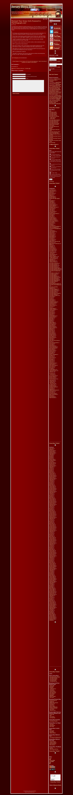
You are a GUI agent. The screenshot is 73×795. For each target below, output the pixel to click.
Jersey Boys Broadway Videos (54, 131)
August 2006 (51, 608)
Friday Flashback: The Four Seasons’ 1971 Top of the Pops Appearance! (25, 61)
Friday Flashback (52, 231)
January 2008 (51, 590)
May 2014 (51, 508)
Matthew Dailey (52, 322)
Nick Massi (52, 382)
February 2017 (51, 473)
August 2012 (51, 531)
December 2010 (52, 552)
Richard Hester (52, 351)
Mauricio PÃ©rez (52, 323)
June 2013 (51, 520)
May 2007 (51, 598)
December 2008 (52, 578)
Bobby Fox (51, 195)
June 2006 (51, 610)
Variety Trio (51, 395)
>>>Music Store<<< (54, 144)
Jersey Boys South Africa (53, 290)
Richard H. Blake (52, 350)
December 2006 (52, 604)
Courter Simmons (52, 211)
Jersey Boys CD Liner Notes (54, 123)
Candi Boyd (51, 201)
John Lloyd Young (53, 258)
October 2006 (51, 606)
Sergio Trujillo (51, 364)
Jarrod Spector (52, 239)
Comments (52, 760)
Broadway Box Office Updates (54, 198)
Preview (50, 61)
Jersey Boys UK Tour (53, 292)
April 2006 (51, 612)
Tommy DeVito (52, 383)
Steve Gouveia (51, 366)
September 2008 (52, 581)
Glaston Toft (51, 232)
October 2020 (51, 451)
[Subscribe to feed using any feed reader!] (55, 70)
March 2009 (51, 575)
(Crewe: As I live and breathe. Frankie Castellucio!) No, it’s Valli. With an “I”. (55, 170)
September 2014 (52, 504)
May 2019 (51, 458)
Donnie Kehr (51, 216)
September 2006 (52, 607)
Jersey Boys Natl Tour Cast (54, 126)
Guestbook (51, 127)
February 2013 (51, 524)
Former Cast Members (53, 227)
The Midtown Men (52, 384)
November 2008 (52, 579)
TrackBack (27, 68)
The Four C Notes (52, 376)
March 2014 (51, 510)
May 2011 (51, 547)
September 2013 (52, 517)
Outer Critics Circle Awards (54, 340)
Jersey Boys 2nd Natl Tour (54, 263)
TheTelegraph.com (16, 57)
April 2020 (51, 457)
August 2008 (51, 582)
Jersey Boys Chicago (53, 266)
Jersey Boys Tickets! (54, 107)
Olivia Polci (51, 338)
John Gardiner (51, 300)
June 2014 (51, 507)
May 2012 (51, 534)
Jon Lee (50, 307)
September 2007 (52, 594)
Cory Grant (51, 253)
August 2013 (51, 518)
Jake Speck (51, 238)
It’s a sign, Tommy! (54, 172)
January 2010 (51, 564)
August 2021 (51, 448)
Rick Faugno (51, 352)
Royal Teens (51, 356)
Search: (51, 19)
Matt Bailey (51, 320)
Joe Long (51, 297)
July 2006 (51, 609)
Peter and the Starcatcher (53, 342)
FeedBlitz (58, 61)
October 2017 (51, 464)
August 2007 (51, 595)
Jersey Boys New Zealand (53, 279)
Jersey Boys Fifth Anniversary (54, 269)
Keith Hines (51, 314)
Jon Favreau (51, 306)
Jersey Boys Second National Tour (55, 284)
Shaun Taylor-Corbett (53, 365)
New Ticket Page (52, 142)
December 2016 (52, 475)
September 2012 (52, 530)
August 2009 (51, 569)
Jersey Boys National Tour (54, 277)
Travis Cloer (51, 392)
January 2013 (51, 525)
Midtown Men (51, 328)
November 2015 (52, 489)
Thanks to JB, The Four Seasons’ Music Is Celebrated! (55, 80)
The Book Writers (52, 369)
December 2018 (52, 460)
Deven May (51, 215)
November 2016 (52, 476)
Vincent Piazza (51, 396)
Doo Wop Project (52, 217)
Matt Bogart (52, 259)
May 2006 (51, 611)
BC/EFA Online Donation (54, 702)
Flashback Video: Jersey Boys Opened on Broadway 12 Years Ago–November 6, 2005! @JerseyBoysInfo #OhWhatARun (55, 101)
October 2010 (51, 554)
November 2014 (52, 502)
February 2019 (51, 459)
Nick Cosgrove (51, 336)
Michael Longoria (53, 260)
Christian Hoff (52, 252)
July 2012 (51, 532)
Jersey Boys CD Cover (53, 115)
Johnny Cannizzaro (52, 305)
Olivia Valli (51, 339)
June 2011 (51, 546)
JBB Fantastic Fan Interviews (54, 243)
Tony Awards (51, 391)
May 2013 (51, 521)
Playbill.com (52, 701)
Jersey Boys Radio (53, 680)
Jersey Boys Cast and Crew (54, 116)
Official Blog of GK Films (54, 749)
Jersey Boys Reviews (53, 113)
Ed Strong (51, 224)
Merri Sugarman (52, 324)
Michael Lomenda (52, 327)
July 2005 (51, 620)
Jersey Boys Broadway (53, 265)
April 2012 (51, 535)
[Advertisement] (55, 420)
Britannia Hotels (57, 785)
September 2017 (52, 465)
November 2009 (52, 566)
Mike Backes (51, 329)
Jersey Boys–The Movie (53, 295)
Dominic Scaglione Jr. (53, 256)
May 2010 (51, 560)
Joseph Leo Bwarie (52, 309)
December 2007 (52, 591)
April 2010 (51, 561)
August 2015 (51, 492)
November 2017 (52, 463)
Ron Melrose (51, 355)
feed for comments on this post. (18, 68)
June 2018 (51, 461)
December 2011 (52, 539)
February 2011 (51, 550)
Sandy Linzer (51, 360)
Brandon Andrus (52, 197)
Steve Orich (51, 367)
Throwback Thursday (53, 386)
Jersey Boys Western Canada (54, 293)
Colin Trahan (51, 210)
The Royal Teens (52, 385)
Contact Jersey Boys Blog (53, 132)
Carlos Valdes (51, 202)
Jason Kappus (51, 240)
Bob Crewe (51, 194)
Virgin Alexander (52, 397)
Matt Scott (51, 321)
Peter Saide (51, 344)
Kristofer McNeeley (52, 315)
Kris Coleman (52, 694)
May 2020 (51, 456)
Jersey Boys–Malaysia (53, 294)
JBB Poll (50, 244)
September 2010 (52, 555)
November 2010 (52, 553)
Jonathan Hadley (52, 308)
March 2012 (51, 536)
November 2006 (52, 605)
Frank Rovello (51, 230)
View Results (51, 181)
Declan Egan (51, 214)
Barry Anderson (52, 193)
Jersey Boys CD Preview (53, 122)
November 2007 (52, 592)
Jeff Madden (51, 246)
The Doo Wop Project (53, 375)
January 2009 (51, 577)
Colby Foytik (51, 209)
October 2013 (51, 516)
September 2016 (52, 478)
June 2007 (51, 597)
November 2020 (52, 450)
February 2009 (51, 576)
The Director (51, 373)
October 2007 (51, 593)
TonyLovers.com (52, 710)
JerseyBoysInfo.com (53, 681)
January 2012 (51, 538)
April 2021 (51, 449)
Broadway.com (52, 703)
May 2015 (51, 495)
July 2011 (51, 545)
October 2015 (51, 490)
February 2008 (51, 589)
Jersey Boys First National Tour (54, 270)
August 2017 (51, 466)
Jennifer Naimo (52, 118)
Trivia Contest (51, 125)
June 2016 (51, 481)
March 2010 (51, 562)
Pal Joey (50, 341)
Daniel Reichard (52, 254)
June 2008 (51, 584)
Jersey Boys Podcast (53, 281)
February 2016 (51, 486)
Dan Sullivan (51, 212)
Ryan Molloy (51, 359)
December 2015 (52, 488)
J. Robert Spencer (53, 117)
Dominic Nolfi (52, 255)
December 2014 (52, 501)
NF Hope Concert (52, 335)
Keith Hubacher (52, 725)
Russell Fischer (52, 357)
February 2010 (51, 563)
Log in (50, 758)
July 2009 (51, 570)
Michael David (51, 325)
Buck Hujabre (51, 200)
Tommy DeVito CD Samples (54, 124)
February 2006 (51, 614)
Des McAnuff (52, 374)
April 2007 (51, 599)
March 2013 (51, 523)
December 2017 (52, 462)
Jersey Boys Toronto (53, 291)
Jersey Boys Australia (53, 264)
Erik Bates (51, 687)
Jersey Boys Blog (24, 7)
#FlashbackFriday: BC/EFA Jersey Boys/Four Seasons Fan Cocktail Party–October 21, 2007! (55, 93)
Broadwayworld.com (53, 700)
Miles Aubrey (51, 330)
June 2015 (51, 494)
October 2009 (51, 567)
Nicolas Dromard (52, 337)
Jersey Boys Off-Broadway (54, 280)
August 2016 (51, 479)
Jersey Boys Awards (53, 114)
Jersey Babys (52, 716)
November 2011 (52, 540)
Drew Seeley (51, 223)
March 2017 (51, 472)
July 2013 (51, 519)
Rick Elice (51, 371)
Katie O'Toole (51, 313)
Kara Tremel (51, 311)
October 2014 (51, 503)
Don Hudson (52, 686)
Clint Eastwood (52, 208)
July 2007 (51, 596)
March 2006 (51, 613)
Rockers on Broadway (53, 354)
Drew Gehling (51, 222)
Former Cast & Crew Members (54, 226)
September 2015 (52, 491)
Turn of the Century (52, 393)
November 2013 (52, 515)
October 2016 (51, 477)
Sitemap (50, 128)
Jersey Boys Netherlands (53, 278)
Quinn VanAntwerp (53, 743)
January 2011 (51, 551)
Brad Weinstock (52, 196)
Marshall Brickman (53, 370)
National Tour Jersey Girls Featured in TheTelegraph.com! (26, 22)
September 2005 (52, 619)
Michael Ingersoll (52, 326)
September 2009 (52, 568)
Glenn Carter (52, 730)
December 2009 (52, 565)
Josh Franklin (51, 310)
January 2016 (51, 487)
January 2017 (51, 474)
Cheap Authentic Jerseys (53, 90)
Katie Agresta (51, 312)
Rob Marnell (51, 353)
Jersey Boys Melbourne (53, 276)
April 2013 (51, 522)
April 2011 (51, 548)
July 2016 (51, 480)
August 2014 (51, 505)
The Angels (51, 368)
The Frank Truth (52, 717)
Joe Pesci (51, 298)
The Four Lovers (52, 377)
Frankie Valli (52, 381)
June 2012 (51, 533)
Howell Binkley (52, 237)
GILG (50, 715)
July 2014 (51, 506)
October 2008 (51, 580)
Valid (51, 761)
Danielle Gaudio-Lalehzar (53, 213)
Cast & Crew (51, 203)
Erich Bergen (51, 225)
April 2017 (51, 471)
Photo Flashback (52, 345)
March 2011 (51, 549)
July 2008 (51, 583)
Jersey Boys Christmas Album (54, 268)
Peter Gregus (51, 343)
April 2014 (51, 509)
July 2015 (51, 493)
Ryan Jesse (51, 358)
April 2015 (51, 496)
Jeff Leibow (51, 245)
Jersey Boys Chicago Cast (54, 267)
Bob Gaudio (52, 380)
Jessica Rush (51, 296)
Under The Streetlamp (53, 394)
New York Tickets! (53, 74)
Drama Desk (52, 704)
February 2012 (51, 537)
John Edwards (51, 299)
